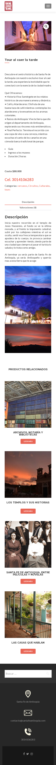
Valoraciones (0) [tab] (28, 207)
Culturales (44, 185)
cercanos (22, 185)
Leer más (28, 441)
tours (7, 189)
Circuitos (33, 185)
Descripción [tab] (28, 202)
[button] (46, 26)
